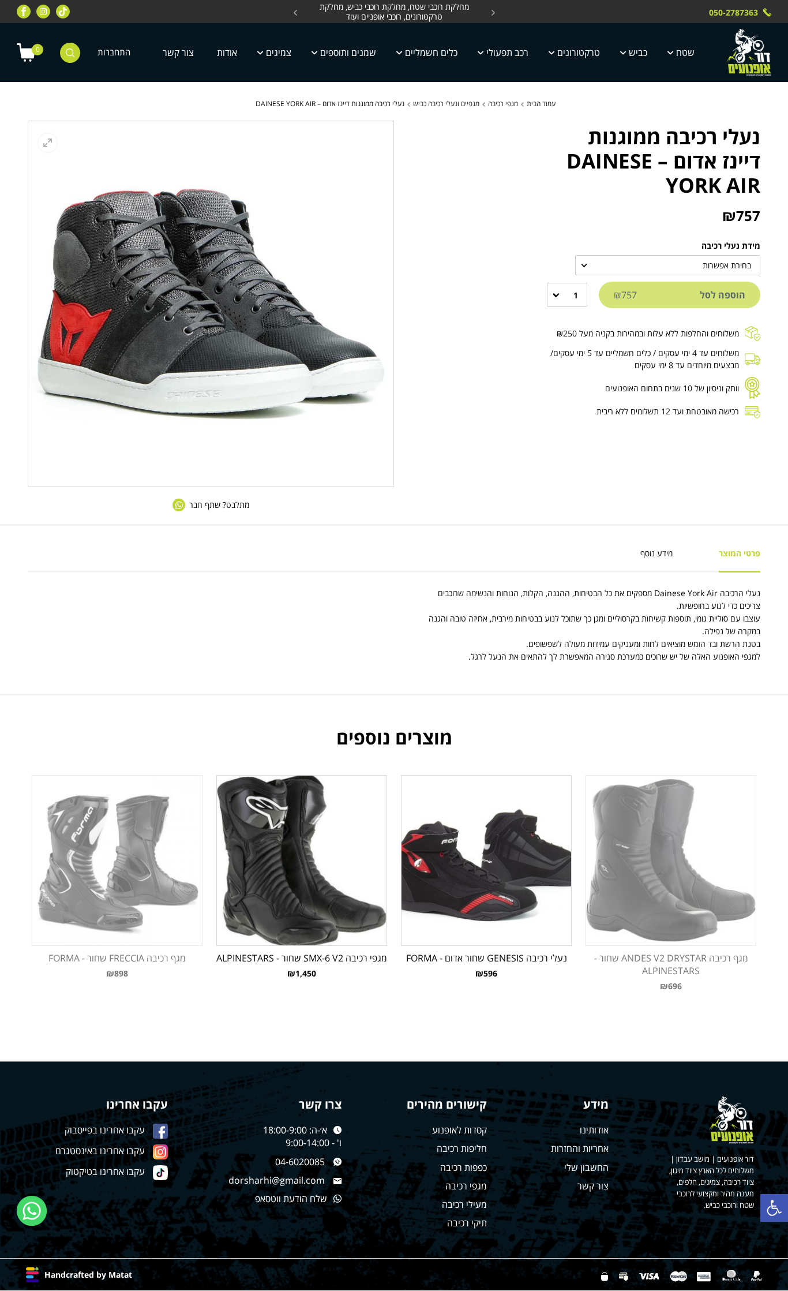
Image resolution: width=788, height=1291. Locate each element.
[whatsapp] (32, 1211)
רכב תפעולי (507, 52)
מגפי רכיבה (503, 103)
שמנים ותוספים (348, 52)
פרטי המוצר (739, 553)
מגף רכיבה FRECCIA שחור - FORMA (117, 958)
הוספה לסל (679, 295)
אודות (227, 52)
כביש (638, 52)
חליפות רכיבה (462, 1148)
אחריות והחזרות (580, 1148)
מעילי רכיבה (464, 1204)
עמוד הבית (541, 103)
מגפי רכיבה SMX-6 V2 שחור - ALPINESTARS (301, 958)
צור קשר (178, 52)
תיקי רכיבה (467, 1223)
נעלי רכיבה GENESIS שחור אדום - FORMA (486, 958)
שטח (685, 52)
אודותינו (594, 1130)
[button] (774, 1208)
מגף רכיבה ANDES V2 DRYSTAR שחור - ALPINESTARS (671, 964)
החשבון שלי (586, 1167)
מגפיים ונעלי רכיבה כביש (446, 103)
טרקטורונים (578, 52)
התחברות (113, 52)
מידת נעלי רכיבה (730, 245)
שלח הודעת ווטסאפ (291, 1198)
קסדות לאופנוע (459, 1130)
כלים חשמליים (431, 52)
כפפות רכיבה (463, 1167)
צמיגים (278, 52)
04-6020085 (300, 1161)
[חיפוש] (70, 53)
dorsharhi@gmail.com (276, 1180)
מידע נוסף (656, 553)
